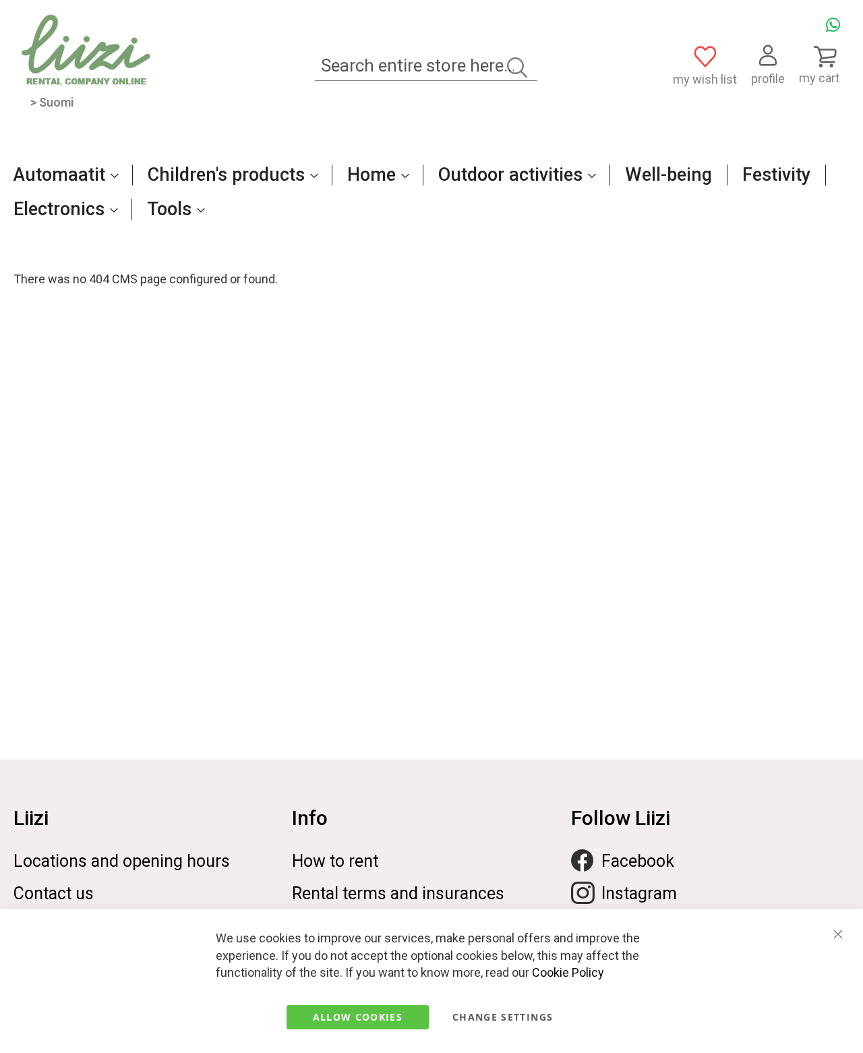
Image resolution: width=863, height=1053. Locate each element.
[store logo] (91, 50)
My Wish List (705, 79)
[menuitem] (62, 175)
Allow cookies (358, 1017)
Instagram (639, 893)
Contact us (53, 893)
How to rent (335, 861)
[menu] (431, 199)
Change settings (502, 1017)
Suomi (56, 102)
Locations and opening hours (121, 861)
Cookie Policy (568, 972)
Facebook (637, 861)
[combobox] (426, 66)
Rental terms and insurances (398, 893)
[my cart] (824, 55)
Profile (768, 79)
